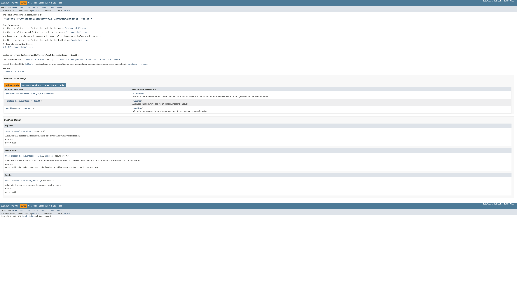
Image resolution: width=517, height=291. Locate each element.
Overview (5, 3)
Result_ (37, 101)
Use (30, 3)
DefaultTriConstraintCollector (18, 47)
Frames (31, 7)
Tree (35, 3)
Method (35, 11)
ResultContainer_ (28, 93)
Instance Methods (31, 85)
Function (10, 101)
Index (53, 3)
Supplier (10, 108)
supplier (136, 108)
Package (14, 3)
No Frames (41, 7)
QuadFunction (12, 93)
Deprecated (44, 3)
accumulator (138, 93)
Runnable (48, 93)
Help (60, 3)
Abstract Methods (54, 85)
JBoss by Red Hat (28, 216)
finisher (136, 101)
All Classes (56, 7)
